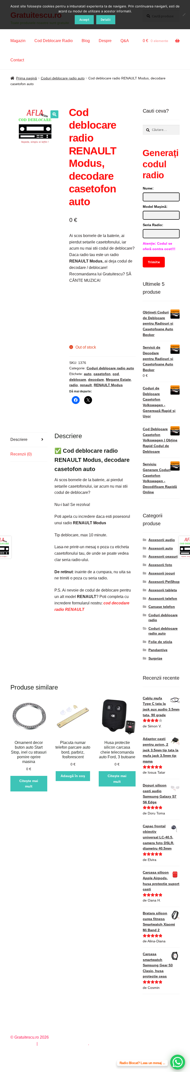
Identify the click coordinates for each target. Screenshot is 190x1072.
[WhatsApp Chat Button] (177, 1062)
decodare (96, 379)
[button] (54, 114)
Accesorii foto (160, 565)
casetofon (102, 374)
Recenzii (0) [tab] (21, 454)
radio (73, 385)
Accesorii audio (161, 540)
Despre (105, 41)
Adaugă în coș (73, 776)
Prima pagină (26, 78)
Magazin (17, 41)
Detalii (106, 20)
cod (116, 374)
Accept (84, 20)
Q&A (124, 41)
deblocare (77, 379)
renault (86, 385)
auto (88, 374)
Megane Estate (118, 379)
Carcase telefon (161, 607)
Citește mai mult (28, 783)
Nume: (148, 188)
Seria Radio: (153, 225)
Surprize (155, 658)
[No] (183, 14)
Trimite (154, 262)
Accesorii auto (160, 548)
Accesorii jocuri (161, 573)
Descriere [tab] (18, 439)
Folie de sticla (160, 642)
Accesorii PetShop (164, 582)
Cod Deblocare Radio (53, 41)
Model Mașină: (155, 207)
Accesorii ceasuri (163, 556)
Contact (17, 60)
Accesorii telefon (162, 598)
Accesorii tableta (162, 590)
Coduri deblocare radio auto (63, 78)
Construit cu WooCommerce (63, 1044)
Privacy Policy (22, 1044)
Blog (86, 41)
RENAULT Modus (108, 385)
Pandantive (157, 650)
